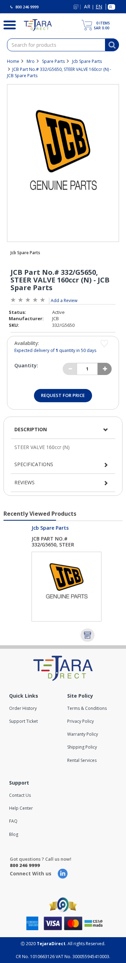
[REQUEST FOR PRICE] (87, 635)
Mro (31, 61)
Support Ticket (23, 721)
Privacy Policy (80, 721)
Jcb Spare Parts (87, 61)
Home (13, 61)
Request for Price (63, 395)
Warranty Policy (82, 734)
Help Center (21, 808)
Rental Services (82, 760)
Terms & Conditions (87, 708)
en (99, 7)
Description (30, 429)
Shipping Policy (82, 747)
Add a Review (64, 300)
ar (87, 7)
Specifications (33, 464)
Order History (23, 708)
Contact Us (20, 795)
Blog (13, 834)
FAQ (13, 821)
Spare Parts (53, 61)
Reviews (24, 482)
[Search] (6, 24)
